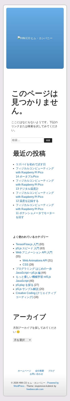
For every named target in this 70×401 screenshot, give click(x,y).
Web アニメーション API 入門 (34, 252)
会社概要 (39, 371)
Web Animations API (35, 260)
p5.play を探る (24, 284)
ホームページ (24, 371)
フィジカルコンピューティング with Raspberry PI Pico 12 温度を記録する (35, 196)
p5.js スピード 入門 (27, 248)
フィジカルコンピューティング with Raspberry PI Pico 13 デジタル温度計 (35, 184)
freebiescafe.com (35, 389)
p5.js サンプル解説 (27, 289)
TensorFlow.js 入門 (27, 244)
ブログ (51, 371)
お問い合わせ (36, 374)
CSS (25, 264)
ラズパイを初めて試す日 (31, 164)
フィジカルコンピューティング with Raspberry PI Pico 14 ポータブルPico (35, 172)
